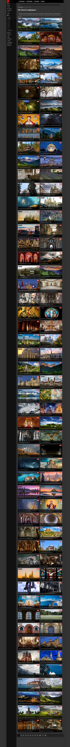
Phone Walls (29, 1)
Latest (43, 1)
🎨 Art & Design (9, 8)
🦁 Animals (8, 32)
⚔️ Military (8, 37)
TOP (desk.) (22, 1)
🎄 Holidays (8, 40)
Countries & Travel (9, 30)
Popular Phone (9, 45)
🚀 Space (8, 13)
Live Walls (37, 1)
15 (45, 735)
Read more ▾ (19, 16)
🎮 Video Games (9, 10)
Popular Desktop (9, 43)
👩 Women (8, 5)
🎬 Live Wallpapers (9, 42)
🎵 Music (8, 35)
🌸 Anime (8, 3)
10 (40, 735)
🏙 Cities (8, 15)
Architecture (9, 18)
